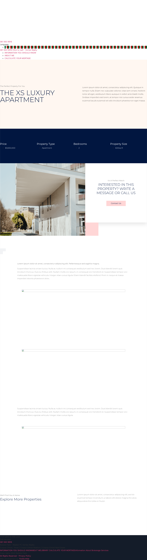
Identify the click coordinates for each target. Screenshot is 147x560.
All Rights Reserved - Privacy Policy (15, 556)
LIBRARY (44, 550)
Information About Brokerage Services (91, 550)
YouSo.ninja (24, 558)
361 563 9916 (6, 42)
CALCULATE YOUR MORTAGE (18, 58)
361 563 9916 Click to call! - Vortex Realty (18, 50)
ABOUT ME (9, 55)
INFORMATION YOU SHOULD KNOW (20, 53)
